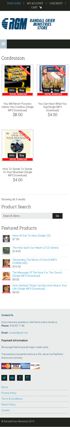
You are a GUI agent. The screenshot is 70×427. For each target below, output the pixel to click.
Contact (5, 410)
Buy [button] (22, 90)
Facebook (20, 378)
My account (35, 3)
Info (11, 90)
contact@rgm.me (18, 332)
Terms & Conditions (12, 398)
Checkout (56, 3)
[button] (3, 44)
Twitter (4, 378)
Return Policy (8, 404)
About (4, 387)
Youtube (12, 378)
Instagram (28, 378)
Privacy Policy (8, 393)
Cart (34, 7)
